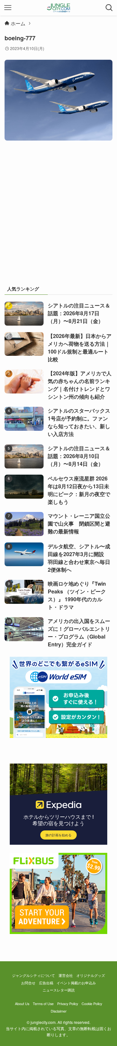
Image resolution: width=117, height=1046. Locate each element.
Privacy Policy (67, 1003)
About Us (22, 1003)
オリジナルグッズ (90, 975)
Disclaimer (59, 1011)
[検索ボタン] (109, 8)
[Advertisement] (58, 215)
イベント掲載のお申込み (76, 982)
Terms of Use (43, 1003)
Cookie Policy (92, 1003)
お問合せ (28, 982)
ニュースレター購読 (59, 990)
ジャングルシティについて (33, 975)
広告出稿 (46, 982)
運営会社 (65, 975)
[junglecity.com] (59, 8)
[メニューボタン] (8, 8)
